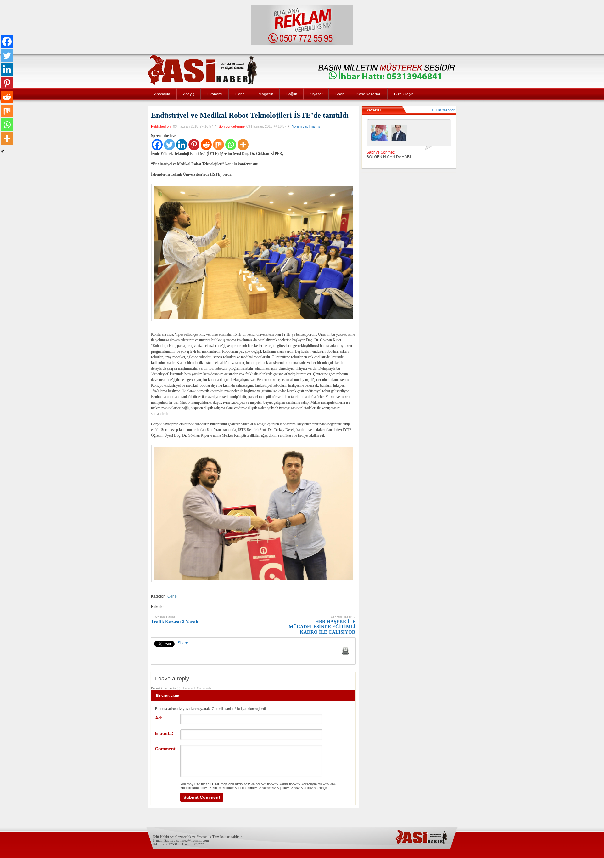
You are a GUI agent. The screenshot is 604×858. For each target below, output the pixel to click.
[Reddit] (206, 144)
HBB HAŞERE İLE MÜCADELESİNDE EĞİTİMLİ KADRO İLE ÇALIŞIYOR (322, 624)
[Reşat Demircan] (400, 134)
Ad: (159, 717)
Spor (339, 94)
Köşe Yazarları (368, 94)
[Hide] (2, 151)
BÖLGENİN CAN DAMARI (388, 157)
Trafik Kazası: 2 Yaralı (174, 619)
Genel (240, 94)
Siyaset (316, 94)
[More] (243, 144)
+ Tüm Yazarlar (443, 110)
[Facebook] (157, 144)
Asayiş (188, 94)
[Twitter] (169, 144)
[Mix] (218, 144)
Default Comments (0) (165, 688)
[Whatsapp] (230, 144)
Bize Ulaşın (404, 94)
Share (183, 643)
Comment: (166, 748)
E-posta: (164, 733)
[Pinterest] (193, 144)
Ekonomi (214, 94)
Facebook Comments (197, 688)
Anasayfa (162, 94)
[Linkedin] (181, 144)
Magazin (266, 94)
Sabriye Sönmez (380, 152)
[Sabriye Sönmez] (381, 134)
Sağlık (291, 94)
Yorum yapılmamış (306, 126)
